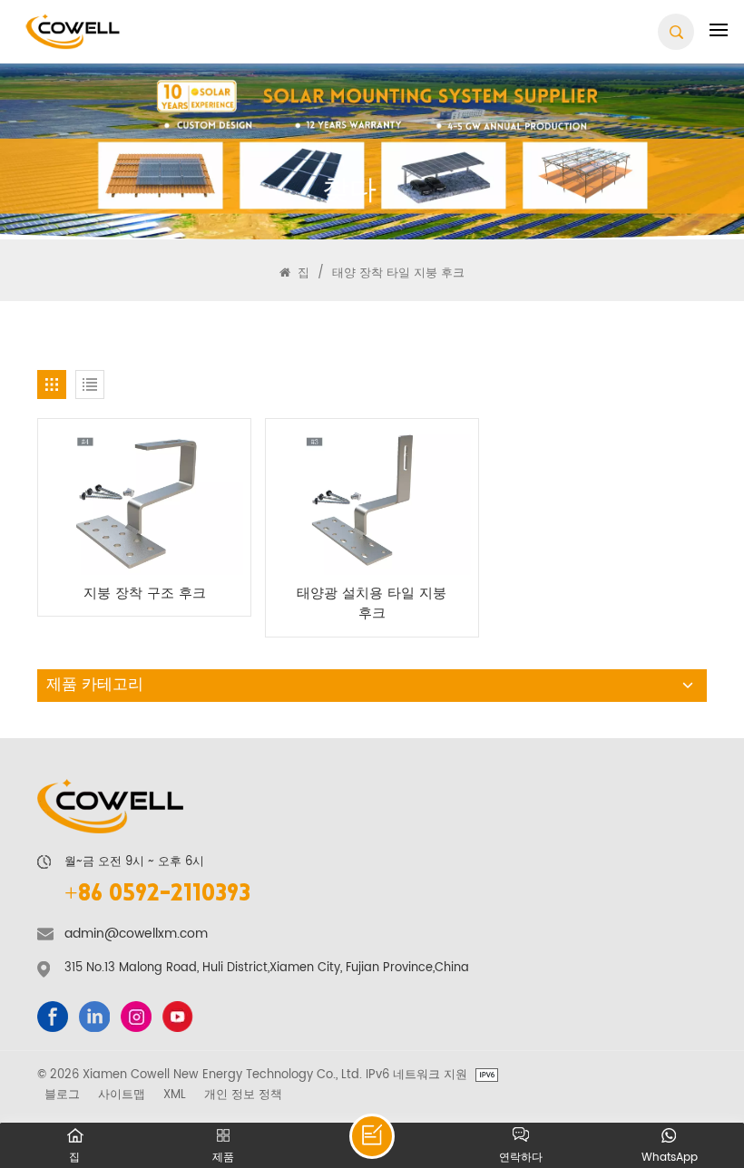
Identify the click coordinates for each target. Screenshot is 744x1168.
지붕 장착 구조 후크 (144, 594)
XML (174, 1095)
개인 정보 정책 (243, 1095)
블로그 (62, 1095)
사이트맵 (121, 1095)
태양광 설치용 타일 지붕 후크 (371, 604)
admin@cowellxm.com (136, 934)
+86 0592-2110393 (157, 895)
